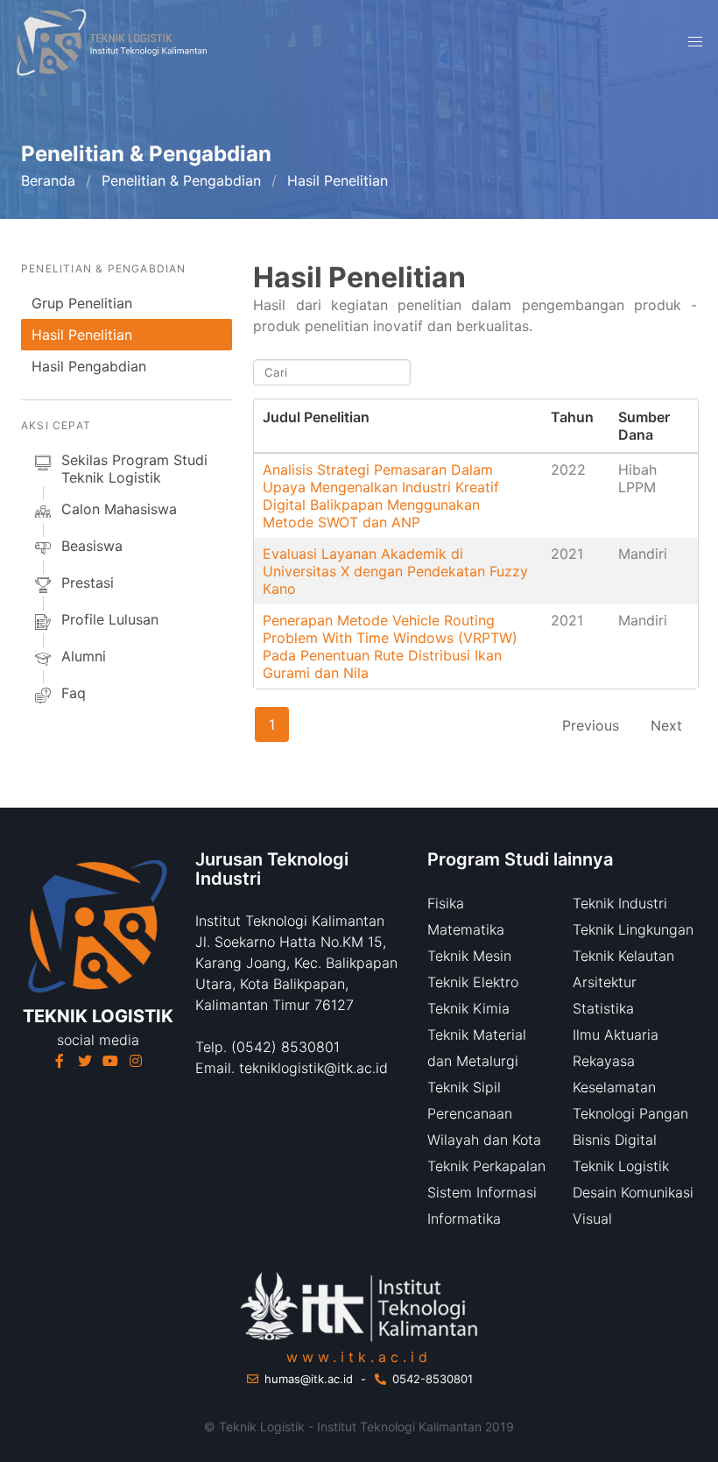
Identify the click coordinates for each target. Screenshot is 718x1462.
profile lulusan (109, 619)
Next (666, 725)
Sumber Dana (644, 425)
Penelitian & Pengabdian (181, 180)
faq (73, 693)
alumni (83, 656)
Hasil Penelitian (82, 334)
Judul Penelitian (316, 417)
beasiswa (92, 545)
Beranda (48, 180)
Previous (590, 725)
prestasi (87, 582)
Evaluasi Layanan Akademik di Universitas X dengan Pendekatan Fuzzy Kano (395, 571)
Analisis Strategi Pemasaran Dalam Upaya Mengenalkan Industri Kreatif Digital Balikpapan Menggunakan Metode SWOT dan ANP (381, 496)
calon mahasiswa (119, 509)
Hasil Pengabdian (89, 366)
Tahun (572, 417)
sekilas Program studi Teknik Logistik (134, 468)
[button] (695, 42)
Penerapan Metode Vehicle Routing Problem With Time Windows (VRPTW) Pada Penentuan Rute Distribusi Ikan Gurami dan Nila (390, 646)
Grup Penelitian (82, 303)
